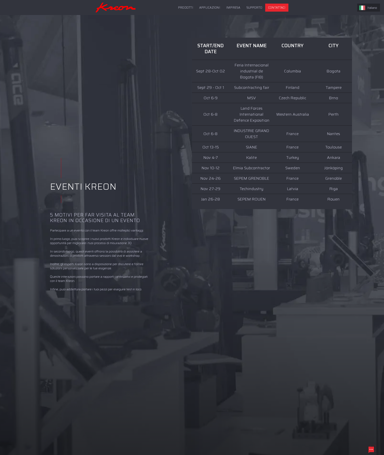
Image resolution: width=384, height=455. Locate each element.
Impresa (233, 7)
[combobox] (368, 8)
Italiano (372, 7)
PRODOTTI (185, 7)
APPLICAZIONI (209, 7)
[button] (254, 8)
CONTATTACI (276, 7)
